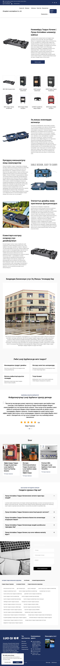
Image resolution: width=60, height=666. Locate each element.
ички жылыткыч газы (9, 588)
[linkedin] (56, 2)
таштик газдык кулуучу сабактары (12, 607)
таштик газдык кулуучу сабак (31, 604)
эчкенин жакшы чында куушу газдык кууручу (40, 617)
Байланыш (33, 8)
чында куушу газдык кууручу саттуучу (13, 620)
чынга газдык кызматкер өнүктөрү (30, 596)
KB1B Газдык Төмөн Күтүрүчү (51, 107)
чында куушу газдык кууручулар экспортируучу (40, 614)
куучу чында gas (32, 588)
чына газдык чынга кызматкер (11, 596)
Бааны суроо (38, 62)
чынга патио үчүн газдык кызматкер (13, 593)
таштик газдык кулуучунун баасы (31, 607)
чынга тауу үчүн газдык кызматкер (47, 588)
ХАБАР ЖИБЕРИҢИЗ (42, 568)
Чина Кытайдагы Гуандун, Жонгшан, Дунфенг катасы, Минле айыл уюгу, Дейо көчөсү (14, 2)
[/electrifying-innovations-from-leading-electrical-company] (52, 646)
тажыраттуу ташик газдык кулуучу (30, 601)
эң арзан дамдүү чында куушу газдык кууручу (15, 617)
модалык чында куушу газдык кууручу (13, 622)
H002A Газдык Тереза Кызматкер (51, 90)
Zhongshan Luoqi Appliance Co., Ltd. (6, 11)
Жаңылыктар (45, 8)
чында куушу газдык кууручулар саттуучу (35, 620)
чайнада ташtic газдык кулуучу (11, 601)
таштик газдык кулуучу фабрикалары (13, 612)
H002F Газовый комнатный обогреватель (23, 90)
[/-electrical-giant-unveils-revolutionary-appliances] (47, 646)
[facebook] (52, 2)
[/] (11, 638)
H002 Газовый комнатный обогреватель (37, 90)
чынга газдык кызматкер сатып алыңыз (33, 599)
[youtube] (54, 2)
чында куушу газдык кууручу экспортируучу (14, 614)
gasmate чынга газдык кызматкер (32, 593)
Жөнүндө (27, 8)
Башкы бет (21, 8)
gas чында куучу (21, 588)
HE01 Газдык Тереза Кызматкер (9, 107)
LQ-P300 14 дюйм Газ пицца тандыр (37, 107)
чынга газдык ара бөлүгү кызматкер (28, 591)
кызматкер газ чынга (45, 591)
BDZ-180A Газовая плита (9, 89)
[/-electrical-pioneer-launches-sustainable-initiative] (47, 641)
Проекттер (39, 8)
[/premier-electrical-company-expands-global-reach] (52, 641)
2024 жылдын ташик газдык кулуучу (13, 609)
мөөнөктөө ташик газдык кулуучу (33, 612)
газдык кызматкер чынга (10, 591)
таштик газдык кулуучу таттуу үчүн (12, 604)
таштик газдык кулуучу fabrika (31, 609)
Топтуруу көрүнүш (8, 473)
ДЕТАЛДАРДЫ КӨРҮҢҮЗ (9, 81)
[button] (28, 428)
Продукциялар (44, 14)
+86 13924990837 (7, 3)
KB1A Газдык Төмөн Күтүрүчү (23, 107)
